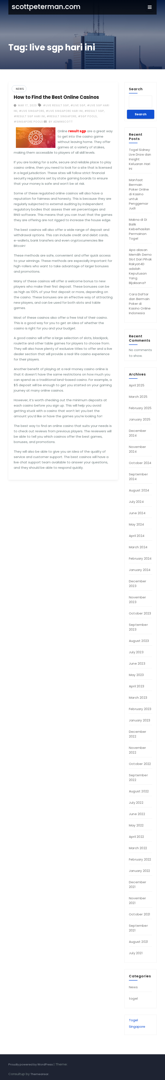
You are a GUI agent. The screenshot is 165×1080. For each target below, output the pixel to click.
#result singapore (61, 116)
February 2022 (140, 859)
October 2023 (140, 613)
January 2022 (139, 870)
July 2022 (136, 802)
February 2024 (140, 558)
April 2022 (136, 836)
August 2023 (139, 640)
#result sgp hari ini (29, 116)
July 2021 (136, 953)
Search (136, 89)
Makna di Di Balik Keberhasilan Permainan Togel (139, 229)
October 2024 (140, 463)
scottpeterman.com (46, 6)
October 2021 (139, 914)
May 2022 (136, 825)
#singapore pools (28, 121)
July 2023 (136, 652)
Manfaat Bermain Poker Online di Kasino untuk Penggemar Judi (139, 194)
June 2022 (137, 814)
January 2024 (139, 570)
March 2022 (138, 848)
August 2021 (138, 941)
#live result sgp (56, 105)
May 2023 (136, 675)
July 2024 (136, 501)
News (20, 89)
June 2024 (137, 513)
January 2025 (139, 419)
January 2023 (139, 720)
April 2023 (136, 686)
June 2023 (137, 663)
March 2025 (138, 396)
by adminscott (60, 121)
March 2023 (138, 697)
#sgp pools (87, 116)
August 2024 (139, 490)
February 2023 (140, 709)
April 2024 (136, 535)
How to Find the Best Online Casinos (56, 97)
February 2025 (140, 408)
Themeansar (40, 1074)
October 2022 (140, 764)
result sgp (77, 131)
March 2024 (138, 547)
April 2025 (136, 385)
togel (133, 998)
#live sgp (78, 105)
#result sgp (94, 111)
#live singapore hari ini (64, 111)
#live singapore (31, 111)
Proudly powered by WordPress (30, 1064)
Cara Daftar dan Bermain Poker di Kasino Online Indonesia (140, 303)
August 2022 (139, 791)
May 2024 (136, 524)
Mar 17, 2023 (27, 105)
